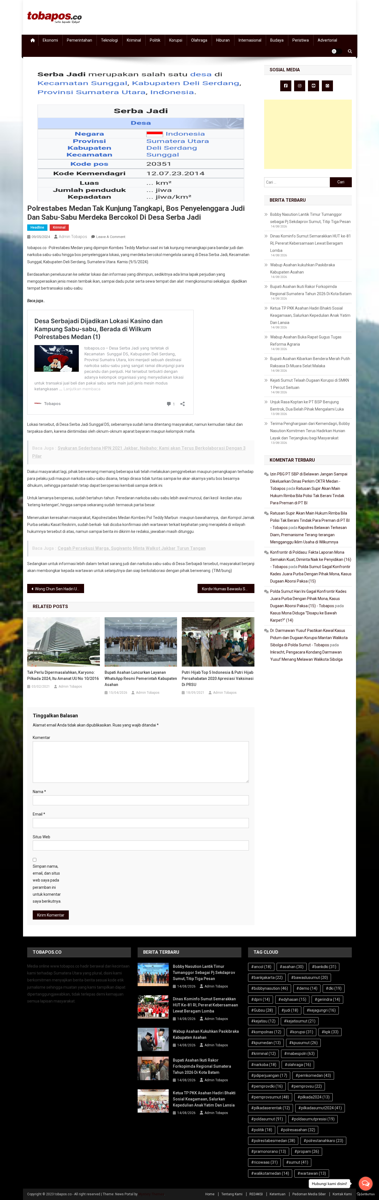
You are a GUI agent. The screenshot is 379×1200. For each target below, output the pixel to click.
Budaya (277, 40)
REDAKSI (256, 1194)
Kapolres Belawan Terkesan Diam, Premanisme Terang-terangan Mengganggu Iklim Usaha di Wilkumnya (308, 534)
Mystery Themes (151, 1194)
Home (209, 1194)
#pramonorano (268, 1151)
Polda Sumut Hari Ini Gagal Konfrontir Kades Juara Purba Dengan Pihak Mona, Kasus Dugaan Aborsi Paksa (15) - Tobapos (308, 598)
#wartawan (311, 1173)
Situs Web (41, 837)
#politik (261, 1130)
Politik (155, 40)
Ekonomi (50, 40)
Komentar (41, 737)
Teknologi (109, 40)
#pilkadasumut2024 (320, 1108)
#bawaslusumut (309, 977)
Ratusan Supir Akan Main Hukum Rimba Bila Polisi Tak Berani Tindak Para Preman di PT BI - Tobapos (310, 520)
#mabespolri (299, 1053)
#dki (334, 988)
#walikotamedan (270, 1173)
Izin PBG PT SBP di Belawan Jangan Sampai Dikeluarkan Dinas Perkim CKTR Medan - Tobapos (308, 481)
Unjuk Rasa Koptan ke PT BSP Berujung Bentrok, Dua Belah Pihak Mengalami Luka (307, 405)
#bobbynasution (269, 988)
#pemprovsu (306, 1086)
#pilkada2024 (313, 1097)
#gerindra (327, 999)
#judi (289, 1010)
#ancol (261, 966)
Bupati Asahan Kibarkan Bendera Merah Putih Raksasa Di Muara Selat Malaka (310, 362)
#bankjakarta (267, 977)
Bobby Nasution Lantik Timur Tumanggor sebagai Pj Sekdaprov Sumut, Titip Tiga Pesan (310, 218)
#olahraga (298, 1064)
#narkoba (263, 1064)
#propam (306, 1151)
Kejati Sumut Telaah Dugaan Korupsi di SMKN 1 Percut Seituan (309, 384)
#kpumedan (266, 1042)
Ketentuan (277, 1194)
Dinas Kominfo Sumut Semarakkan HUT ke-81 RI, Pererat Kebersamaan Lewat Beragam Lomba (310, 243)
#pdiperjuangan (269, 1075)
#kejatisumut (299, 1021)
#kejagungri (321, 1010)
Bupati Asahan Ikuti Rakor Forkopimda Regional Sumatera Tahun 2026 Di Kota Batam (311, 290)
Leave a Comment (110, 237)
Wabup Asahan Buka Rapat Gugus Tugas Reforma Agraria (306, 340)
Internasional (250, 40)
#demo (306, 988)
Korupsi (175, 40)
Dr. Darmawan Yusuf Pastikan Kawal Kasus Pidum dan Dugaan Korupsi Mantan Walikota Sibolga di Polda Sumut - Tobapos (309, 637)
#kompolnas (266, 1032)
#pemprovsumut (270, 1097)
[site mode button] (336, 51)
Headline (37, 227)
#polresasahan (298, 1130)
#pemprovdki (267, 1086)
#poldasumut (267, 1119)
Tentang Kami (231, 1194)
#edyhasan (292, 999)
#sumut (297, 1162)
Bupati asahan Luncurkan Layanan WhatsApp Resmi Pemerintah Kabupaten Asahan (141, 678)
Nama (39, 791)
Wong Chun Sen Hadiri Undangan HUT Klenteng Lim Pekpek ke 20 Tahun (59, 589)
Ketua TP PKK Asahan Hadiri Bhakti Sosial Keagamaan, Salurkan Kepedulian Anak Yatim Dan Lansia (310, 315)
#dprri (260, 999)
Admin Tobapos (73, 236)
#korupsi (301, 1032)
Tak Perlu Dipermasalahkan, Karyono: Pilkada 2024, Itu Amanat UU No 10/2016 (63, 675)
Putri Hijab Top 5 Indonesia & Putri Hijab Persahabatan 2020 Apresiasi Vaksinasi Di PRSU (218, 678)
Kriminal (134, 40)
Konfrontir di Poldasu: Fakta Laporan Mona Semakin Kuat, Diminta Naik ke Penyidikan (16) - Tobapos (310, 559)
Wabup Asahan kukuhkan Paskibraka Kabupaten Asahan (302, 268)
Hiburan (223, 40)
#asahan (292, 966)
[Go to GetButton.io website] (366, 1194)
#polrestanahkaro (323, 1140)
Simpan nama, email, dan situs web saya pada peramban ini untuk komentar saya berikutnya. (47, 883)
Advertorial (327, 40)
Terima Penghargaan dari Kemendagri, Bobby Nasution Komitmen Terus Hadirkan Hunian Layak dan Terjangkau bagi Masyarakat (310, 430)
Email (39, 814)
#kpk (330, 1032)
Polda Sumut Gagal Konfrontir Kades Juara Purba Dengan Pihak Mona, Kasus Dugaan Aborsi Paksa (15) (311, 573)
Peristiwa (300, 40)
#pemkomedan (313, 1075)
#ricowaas (264, 1162)
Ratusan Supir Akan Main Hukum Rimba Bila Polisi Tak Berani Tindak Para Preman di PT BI (307, 495)
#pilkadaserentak (270, 1108)
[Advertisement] (308, 134)
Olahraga (199, 40)
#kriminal (263, 1053)
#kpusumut (303, 1042)
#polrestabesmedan (273, 1140)
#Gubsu (262, 1010)
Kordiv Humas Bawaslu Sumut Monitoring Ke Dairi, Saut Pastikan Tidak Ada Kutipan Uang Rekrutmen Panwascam (228, 589)
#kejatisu (263, 1021)
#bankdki (324, 966)
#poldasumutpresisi (313, 1119)
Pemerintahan (79, 40)
